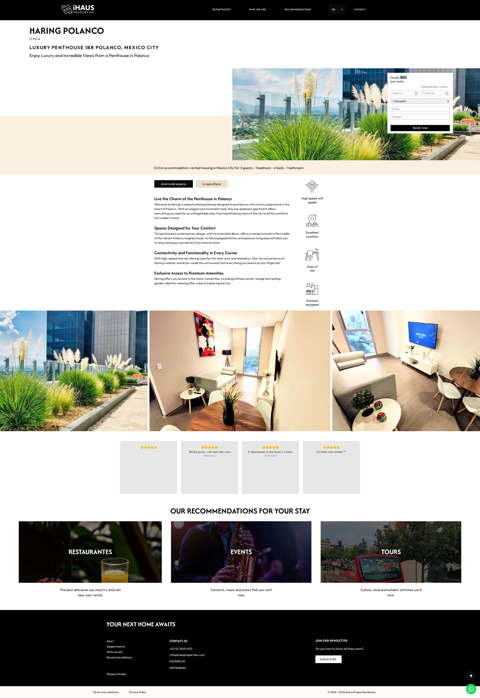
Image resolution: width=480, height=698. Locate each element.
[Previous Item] (239, 114)
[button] (328, 659)
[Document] (471, 676)
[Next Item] (476, 114)
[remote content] (420, 108)
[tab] (173, 184)
